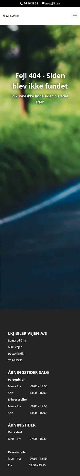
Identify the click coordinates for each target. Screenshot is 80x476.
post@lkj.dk (16, 354)
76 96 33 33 (31, 3)
